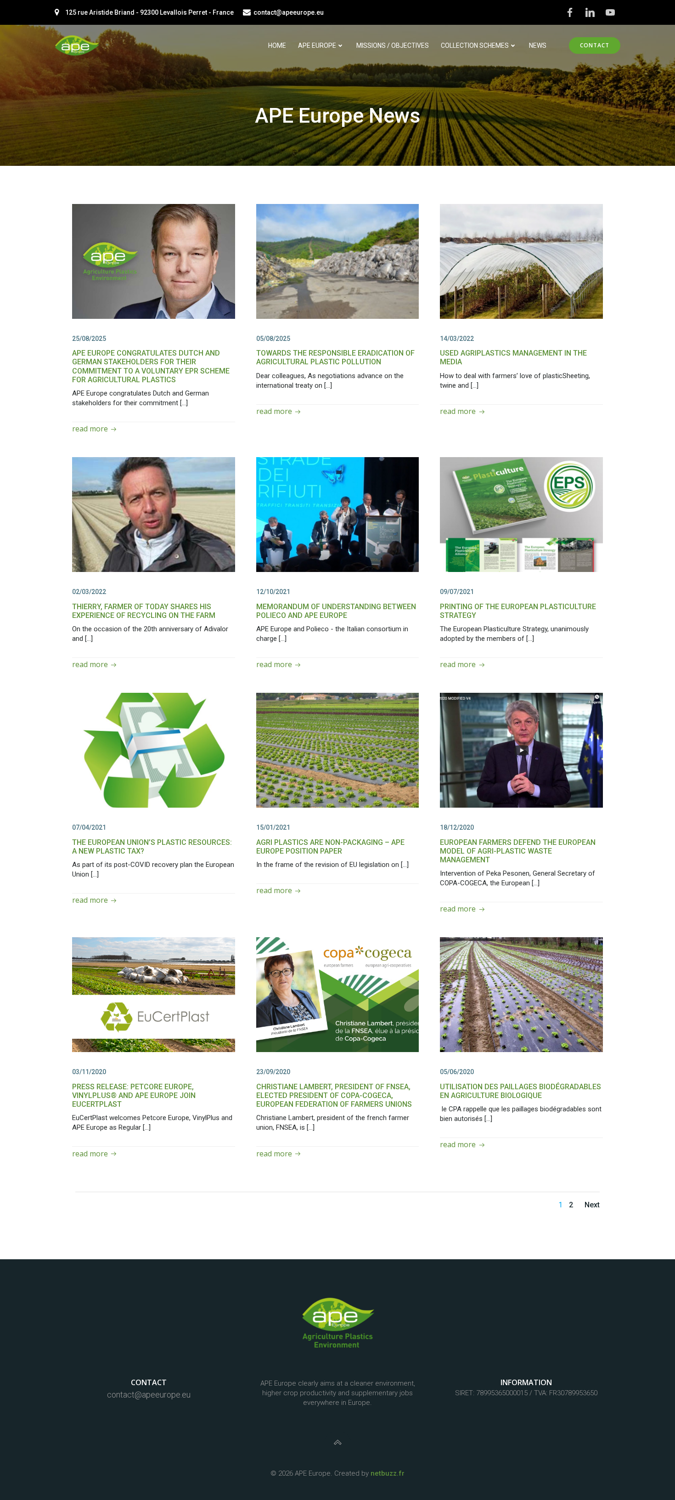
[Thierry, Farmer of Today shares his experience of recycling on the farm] (153, 513)
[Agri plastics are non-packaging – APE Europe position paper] (337, 749)
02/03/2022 (89, 591)
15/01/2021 (273, 827)
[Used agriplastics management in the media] (521, 260)
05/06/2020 (457, 1071)
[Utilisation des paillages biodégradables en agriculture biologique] (521, 994)
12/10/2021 (273, 591)
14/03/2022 (457, 338)
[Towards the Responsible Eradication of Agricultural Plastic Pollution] (337, 260)
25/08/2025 (89, 338)
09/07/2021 (457, 591)
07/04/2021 (89, 827)
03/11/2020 (89, 1071)
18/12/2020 (457, 827)
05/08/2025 (273, 338)
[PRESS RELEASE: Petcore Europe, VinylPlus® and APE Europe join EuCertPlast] (153, 994)
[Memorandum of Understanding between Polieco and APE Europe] (337, 513)
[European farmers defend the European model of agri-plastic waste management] (521, 749)
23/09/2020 (273, 1071)
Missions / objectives (392, 45)
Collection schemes (475, 45)
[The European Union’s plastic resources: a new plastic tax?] (153, 749)
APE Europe (317, 45)
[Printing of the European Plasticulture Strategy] (521, 513)
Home (277, 45)
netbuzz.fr (388, 1473)
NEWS (537, 45)
